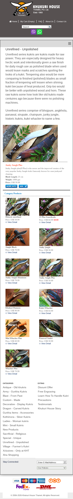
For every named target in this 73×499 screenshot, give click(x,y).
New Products (10, 429)
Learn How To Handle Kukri (53, 395)
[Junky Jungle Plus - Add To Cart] (23, 186)
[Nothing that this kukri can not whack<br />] (51, 298)
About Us (50, 21)
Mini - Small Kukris (13, 425)
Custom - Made (11, 400)
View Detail (12, 222)
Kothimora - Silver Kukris (16, 416)
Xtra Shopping (11, 454)
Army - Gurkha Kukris (15, 391)
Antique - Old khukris (14, 387)
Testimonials (45, 404)
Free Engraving (46, 391)
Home (14, 21)
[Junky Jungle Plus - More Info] (30, 143)
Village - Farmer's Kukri (16, 446)
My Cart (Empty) (27, 21)
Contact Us (61, 21)
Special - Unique (12, 438)
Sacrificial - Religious (14, 433)
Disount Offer (45, 387)
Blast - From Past (12, 395)
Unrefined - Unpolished (16, 442)
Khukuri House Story (49, 408)
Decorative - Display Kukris (18, 404)
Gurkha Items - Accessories (18, 412)
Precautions (44, 400)
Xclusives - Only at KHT (16, 450)
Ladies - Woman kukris (16, 421)
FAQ (40, 21)
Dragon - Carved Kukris (16, 408)
